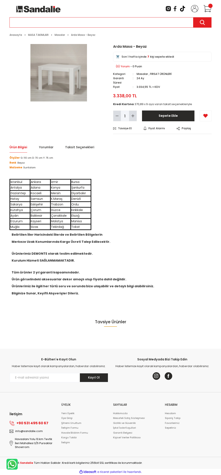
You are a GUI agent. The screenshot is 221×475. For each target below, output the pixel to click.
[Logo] (38, 8)
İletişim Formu (69, 427)
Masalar (142, 74)
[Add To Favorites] (206, 115)
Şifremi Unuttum (71, 423)
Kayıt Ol (94, 378)
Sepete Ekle (168, 116)
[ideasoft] (87, 472)
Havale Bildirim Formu (74, 432)
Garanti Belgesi (122, 432)
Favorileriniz (172, 423)
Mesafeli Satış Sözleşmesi (129, 418)
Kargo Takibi (69, 437)
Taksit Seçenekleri (79, 147)
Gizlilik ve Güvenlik (124, 423)
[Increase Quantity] (133, 116)
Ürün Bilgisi (18, 147)
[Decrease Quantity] (117, 116)
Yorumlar (46, 147)
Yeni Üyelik (67, 413)
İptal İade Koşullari (124, 427)
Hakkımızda (120, 413)
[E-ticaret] (110, 472)
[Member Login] (193, 9)
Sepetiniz (170, 427)
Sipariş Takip (172, 418)
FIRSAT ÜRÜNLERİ (161, 74)
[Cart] (207, 9)
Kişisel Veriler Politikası (127, 437)
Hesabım (170, 413)
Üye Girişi (67, 418)
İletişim (65, 442)
